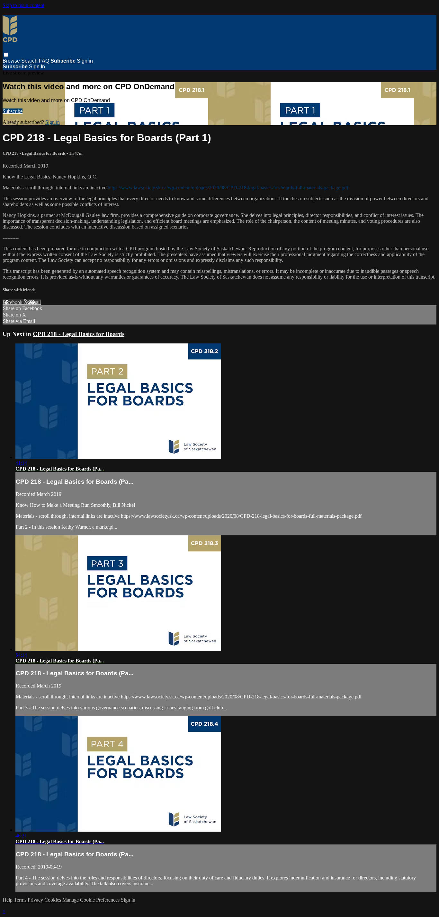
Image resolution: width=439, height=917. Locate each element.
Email (35, 302)
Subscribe (12, 111)
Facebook (13, 302)
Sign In (37, 66)
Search (30, 61)
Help (8, 900)
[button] (6, 55)
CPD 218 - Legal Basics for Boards (35, 153)
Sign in (85, 61)
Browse (12, 61)
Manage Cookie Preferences (91, 900)
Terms (21, 900)
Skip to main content (23, 5)
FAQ (44, 61)
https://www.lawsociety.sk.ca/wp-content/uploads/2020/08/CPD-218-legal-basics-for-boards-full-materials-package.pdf (228, 187)
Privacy (36, 900)
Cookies (53, 900)
